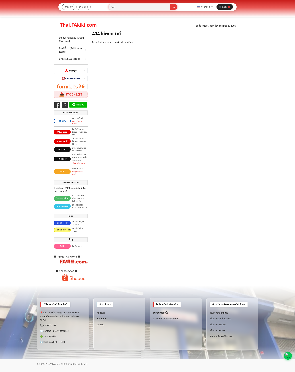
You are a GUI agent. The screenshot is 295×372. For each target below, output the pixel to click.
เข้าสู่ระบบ (69, 6)
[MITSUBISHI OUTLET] (71, 70)
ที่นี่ (118, 42)
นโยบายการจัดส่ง (217, 330)
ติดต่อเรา (101, 312)
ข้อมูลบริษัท (102, 318)
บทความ (100, 324)
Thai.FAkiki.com (52, 364)
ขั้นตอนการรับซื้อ (160, 312)
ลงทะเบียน (83, 6)
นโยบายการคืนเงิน (218, 324)
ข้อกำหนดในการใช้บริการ (221, 336)
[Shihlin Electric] (71, 78)
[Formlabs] (71, 86)
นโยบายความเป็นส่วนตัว (220, 318)
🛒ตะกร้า (224, 6)
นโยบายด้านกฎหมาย (219, 312)
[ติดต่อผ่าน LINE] (288, 356)
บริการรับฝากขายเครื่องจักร (165, 318)
